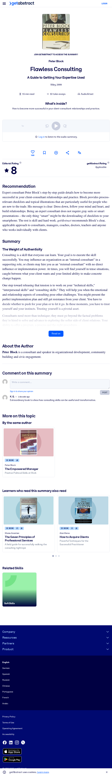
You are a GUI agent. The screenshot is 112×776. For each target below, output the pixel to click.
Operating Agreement (12, 728)
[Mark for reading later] (44, 153)
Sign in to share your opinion (21, 391)
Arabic (5, 703)
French (5, 697)
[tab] (53, 556)
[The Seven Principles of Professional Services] (29, 510)
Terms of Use (8, 722)
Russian (6, 680)
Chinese (6, 686)
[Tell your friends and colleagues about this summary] (68, 153)
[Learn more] (20, 162)
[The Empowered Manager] (29, 442)
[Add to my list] (56, 153)
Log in (41, 136)
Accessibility (8, 734)
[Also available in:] (79, 153)
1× (23, 126)
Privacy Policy (8, 716)
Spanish (6, 674)
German (6, 668)
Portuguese (7, 692)
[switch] (56, 126)
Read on (56, 333)
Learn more (43, 772)
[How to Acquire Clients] (83, 510)
